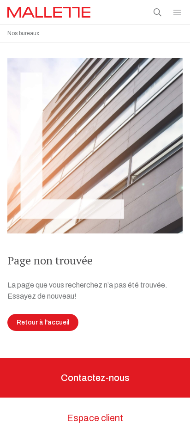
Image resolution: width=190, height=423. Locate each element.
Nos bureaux (23, 33)
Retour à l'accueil (43, 322)
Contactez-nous (95, 378)
